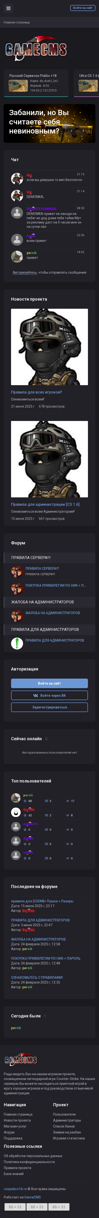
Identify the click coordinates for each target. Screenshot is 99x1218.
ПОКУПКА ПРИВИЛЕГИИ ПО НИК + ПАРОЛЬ (45, 958)
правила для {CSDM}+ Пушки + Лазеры (42, 901)
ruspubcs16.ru (15, 1189)
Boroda (28, 911)
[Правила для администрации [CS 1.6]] (49, 459)
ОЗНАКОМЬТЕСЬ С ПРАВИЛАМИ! (37, 977)
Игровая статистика (69, 1138)
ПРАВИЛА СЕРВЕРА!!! (42, 568)
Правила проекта (17, 1168)
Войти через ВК (52, 695)
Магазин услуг (15, 1126)
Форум (9, 1132)
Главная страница (18, 1114)
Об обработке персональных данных (33, 1156)
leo (29, 175)
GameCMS (32, 1197)
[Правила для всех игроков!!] (49, 346)
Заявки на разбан (67, 1132)
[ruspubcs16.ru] (36, 49)
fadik (31, 236)
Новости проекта (17, 1120)
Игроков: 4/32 (39, 85)
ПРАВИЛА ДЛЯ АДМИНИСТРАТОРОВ (40, 920)
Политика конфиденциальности (29, 1162)
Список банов (64, 1126)
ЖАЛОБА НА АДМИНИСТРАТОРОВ (38, 939)
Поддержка (13, 1138)
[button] (71, 131)
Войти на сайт (83, 8)
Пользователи (64, 1114)
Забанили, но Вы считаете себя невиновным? (39, 121)
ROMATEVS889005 (41, 209)
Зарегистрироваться (49, 707)
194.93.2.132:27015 (43, 90)
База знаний (14, 1174)
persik (27, 949)
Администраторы (67, 1120)
